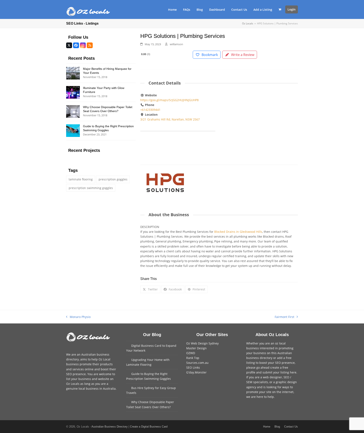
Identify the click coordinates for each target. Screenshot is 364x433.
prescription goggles (113, 179)
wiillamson (176, 44)
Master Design (196, 348)
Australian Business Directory (109, 426)
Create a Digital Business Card (148, 426)
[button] (279, 9)
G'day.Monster (196, 372)
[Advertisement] (260, 124)
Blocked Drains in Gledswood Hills (238, 232)
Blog (277, 426)
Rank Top (192, 358)
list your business (78, 379)
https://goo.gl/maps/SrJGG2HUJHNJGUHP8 (169, 100)
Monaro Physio (78, 317)
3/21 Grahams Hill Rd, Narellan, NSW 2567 (170, 119)
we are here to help (260, 397)
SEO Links (193, 367)
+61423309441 (150, 110)
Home (266, 426)
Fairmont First (284, 317)
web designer (272, 377)
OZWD (190, 353)
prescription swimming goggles (91, 188)
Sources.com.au (197, 363)
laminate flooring (81, 179)
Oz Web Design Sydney (202, 343)
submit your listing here (279, 372)
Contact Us (291, 426)
